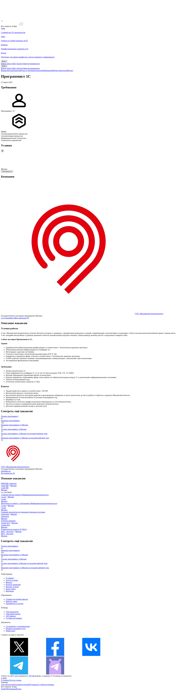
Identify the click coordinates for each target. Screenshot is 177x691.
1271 (17, 676)
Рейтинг (55, 70)
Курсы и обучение (27, 70)
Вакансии (5, 70)
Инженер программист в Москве (14, 425)
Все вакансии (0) (22, 318)
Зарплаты (63, 70)
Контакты (10, 591)
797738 (31, 676)
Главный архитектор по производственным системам (23, 512)
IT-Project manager (8, 521)
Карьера (13, 689)
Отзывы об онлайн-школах (17, 599)
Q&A (7, 689)
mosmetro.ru (5, 471)
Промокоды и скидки (14, 604)
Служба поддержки (14, 618)
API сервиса (11, 616)
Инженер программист (10, 421)
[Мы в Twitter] (19, 655)
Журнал (70, 70)
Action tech (5, 523)
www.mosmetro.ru (8, 318)
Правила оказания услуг (16, 629)
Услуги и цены (12, 580)
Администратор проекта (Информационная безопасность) (25, 495)
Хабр (3, 689)
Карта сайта (11, 589)
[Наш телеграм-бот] (55, 674)
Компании (47, 70)
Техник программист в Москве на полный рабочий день (24, 434)
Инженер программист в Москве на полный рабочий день (25, 438)
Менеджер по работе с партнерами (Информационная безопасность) (29, 503)
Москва (13, 486)
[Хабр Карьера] (10, 24)
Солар (3, 497)
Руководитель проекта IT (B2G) (14, 529)
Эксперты (39, 70)
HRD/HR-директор (9, 483)
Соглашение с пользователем (18, 626)
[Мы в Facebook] (55, 655)
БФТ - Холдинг (7, 532)
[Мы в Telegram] (19, 674)
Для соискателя (12, 612)
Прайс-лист (10, 631)
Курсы (18, 689)
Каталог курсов (12, 587)
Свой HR (5, 486)
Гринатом (5, 514)
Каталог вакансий (13, 585)
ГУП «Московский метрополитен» (149, 314)
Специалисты (14, 70)
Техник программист (9, 416)
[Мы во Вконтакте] (91, 655)
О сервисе (10, 578)
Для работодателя (13, 614)
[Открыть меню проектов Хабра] (2, 21)
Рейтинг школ (11, 601)
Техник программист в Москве (13, 429)
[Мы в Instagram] (127, 655)
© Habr (4, 678)
